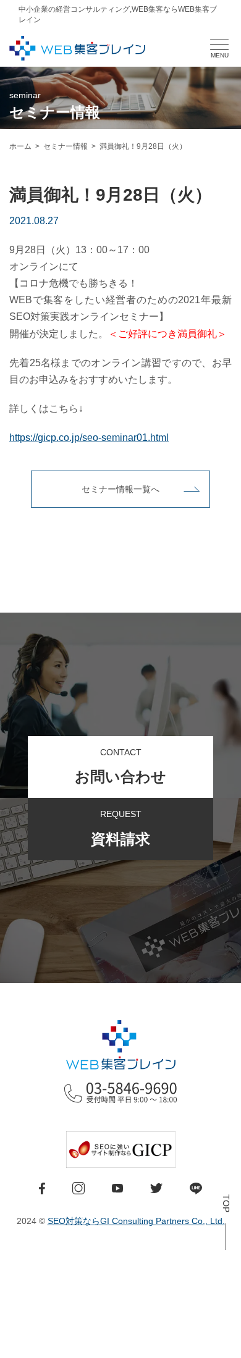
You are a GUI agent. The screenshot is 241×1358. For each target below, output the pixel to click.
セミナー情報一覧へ (120, 489)
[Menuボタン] (219, 45)
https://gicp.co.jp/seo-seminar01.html (89, 437)
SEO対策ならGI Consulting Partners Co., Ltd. (136, 1221)
